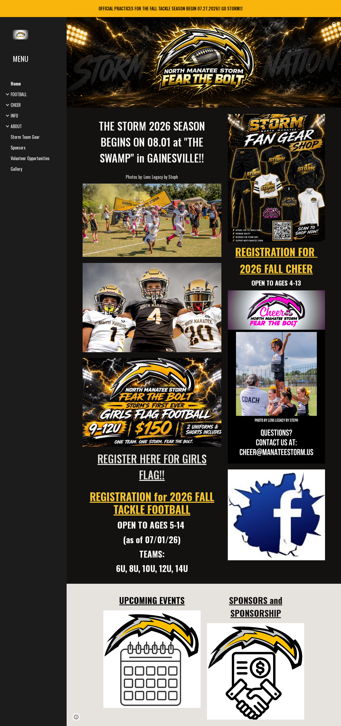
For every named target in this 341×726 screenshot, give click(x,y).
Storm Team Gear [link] (25, 137)
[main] (152, 149)
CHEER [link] (16, 105)
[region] (170, 8)
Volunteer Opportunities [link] (30, 158)
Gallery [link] (16, 169)
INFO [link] (14, 115)
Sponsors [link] (18, 147)
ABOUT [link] (16, 126)
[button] (334, 24)
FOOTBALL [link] (19, 94)
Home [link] (16, 83)
